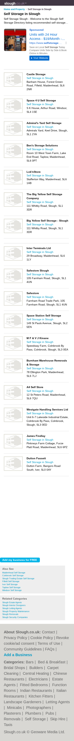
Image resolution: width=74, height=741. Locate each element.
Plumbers (33, 713)
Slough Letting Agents (12, 608)
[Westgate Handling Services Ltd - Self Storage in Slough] (13, 421)
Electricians (39, 679)
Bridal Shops (15, 668)
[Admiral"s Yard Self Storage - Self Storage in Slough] (13, 134)
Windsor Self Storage (12, 590)
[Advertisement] (37, 516)
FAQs (49, 649)
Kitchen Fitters (41, 696)
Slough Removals (10, 614)
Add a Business (18, 655)
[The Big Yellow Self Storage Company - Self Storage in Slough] (13, 206)
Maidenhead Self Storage (13, 572)
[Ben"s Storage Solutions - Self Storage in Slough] (13, 157)
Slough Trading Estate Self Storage (18, 578)
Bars (30, 662)
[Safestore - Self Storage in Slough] (13, 305)
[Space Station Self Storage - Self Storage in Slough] (13, 327)
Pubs (50, 713)
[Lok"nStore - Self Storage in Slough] (13, 183)
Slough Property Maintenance (15, 611)
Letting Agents (58, 702)
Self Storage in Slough (40, 78)
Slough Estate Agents (12, 602)
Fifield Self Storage (10, 581)
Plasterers (13, 713)
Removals (13, 719)
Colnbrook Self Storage (13, 575)
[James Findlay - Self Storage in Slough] (13, 447)
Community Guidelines (23, 649)
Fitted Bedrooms (34, 685)
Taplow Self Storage (11, 587)
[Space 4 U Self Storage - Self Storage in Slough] (13, 112)
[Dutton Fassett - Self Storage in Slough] (13, 470)
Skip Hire (58, 719)
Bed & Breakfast (52, 662)
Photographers (39, 707)
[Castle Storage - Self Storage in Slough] (13, 86)
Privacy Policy (15, 638)
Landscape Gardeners (23, 702)
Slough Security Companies (15, 617)
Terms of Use (49, 643)
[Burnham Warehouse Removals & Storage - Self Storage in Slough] (13, 372)
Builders (36, 668)
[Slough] (26, 5)
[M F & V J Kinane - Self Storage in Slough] (13, 350)
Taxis (8, 725)
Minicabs (15, 707)
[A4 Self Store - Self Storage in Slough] (13, 399)
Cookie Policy (41, 638)
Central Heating (36, 673)
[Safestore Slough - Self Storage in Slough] (13, 282)
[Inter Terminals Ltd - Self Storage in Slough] (13, 260)
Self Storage (36, 719)
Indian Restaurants (36, 690)
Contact (48, 632)
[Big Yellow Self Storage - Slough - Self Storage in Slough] (13, 232)
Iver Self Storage (10, 584)
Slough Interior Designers (14, 605)
